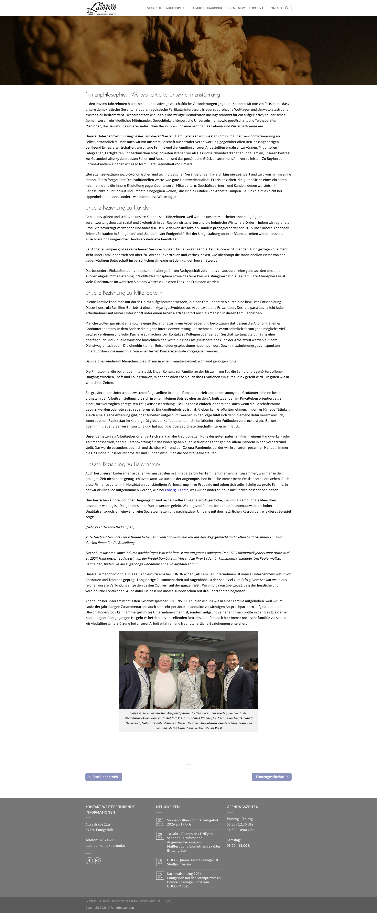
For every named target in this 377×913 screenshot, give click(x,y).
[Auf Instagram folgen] (97, 860)
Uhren (230, 8)
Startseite (155, 8)
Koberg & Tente (176, 490)
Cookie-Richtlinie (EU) (156, 901)
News (242, 8)
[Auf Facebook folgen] (89, 860)
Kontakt (275, 8)
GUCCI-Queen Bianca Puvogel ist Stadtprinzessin (192, 862)
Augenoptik (175, 8)
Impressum (93, 901)
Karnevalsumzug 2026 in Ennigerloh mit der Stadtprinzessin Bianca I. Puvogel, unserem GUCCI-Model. (194, 880)
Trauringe (215, 8)
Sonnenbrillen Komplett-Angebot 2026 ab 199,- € (192, 822)
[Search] (286, 8)
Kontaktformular (112, 845)
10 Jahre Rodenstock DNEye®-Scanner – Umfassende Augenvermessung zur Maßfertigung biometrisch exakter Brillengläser (194, 842)
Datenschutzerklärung (120, 901)
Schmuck (197, 8)
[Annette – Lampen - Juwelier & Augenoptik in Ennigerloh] (105, 8)
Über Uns (256, 8)
